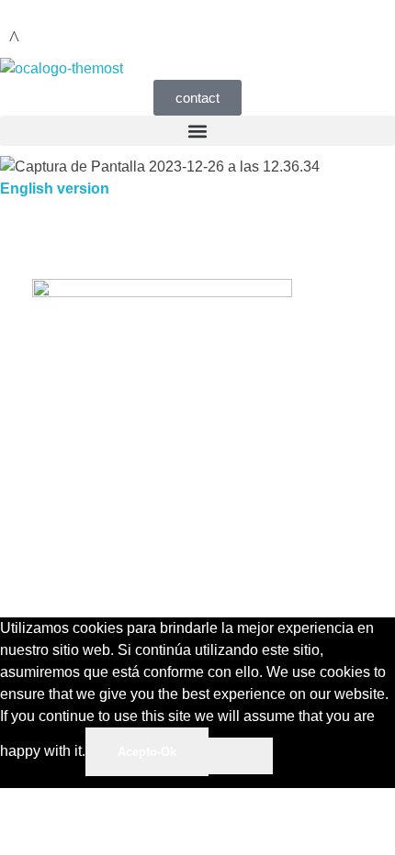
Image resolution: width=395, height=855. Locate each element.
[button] (197, 131)
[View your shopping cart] (14, 38)
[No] (241, 756)
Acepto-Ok (147, 752)
